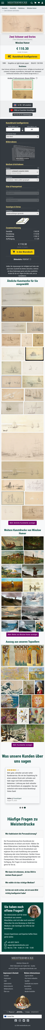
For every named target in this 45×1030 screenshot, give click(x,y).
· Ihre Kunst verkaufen (30, 978)
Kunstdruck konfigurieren (24, 56)
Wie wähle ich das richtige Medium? (20, 882)
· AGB (5, 981)
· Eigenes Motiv (28, 976)
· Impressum (7, 978)
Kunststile (13, 8)
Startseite (5, 8)
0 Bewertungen (27, 114)
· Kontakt (6, 976)
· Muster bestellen (29, 991)
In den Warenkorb (24, 252)
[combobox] (22, 136)
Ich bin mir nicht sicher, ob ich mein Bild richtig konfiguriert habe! (21, 891)
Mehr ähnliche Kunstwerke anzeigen (22, 523)
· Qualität (26, 981)
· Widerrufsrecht (8, 986)
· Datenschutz (7, 984)
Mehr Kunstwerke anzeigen (22, 745)
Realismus (21, 8)
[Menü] (2, 3)
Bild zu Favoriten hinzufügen (24, 110)
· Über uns (6, 991)
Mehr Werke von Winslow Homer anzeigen (22, 634)
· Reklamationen (8, 989)
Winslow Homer (31, 8)
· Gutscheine (28, 989)
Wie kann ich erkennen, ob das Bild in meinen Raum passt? (20, 873)
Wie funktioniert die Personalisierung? (21, 833)
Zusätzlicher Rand (11, 134)
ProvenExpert (17, 798)
